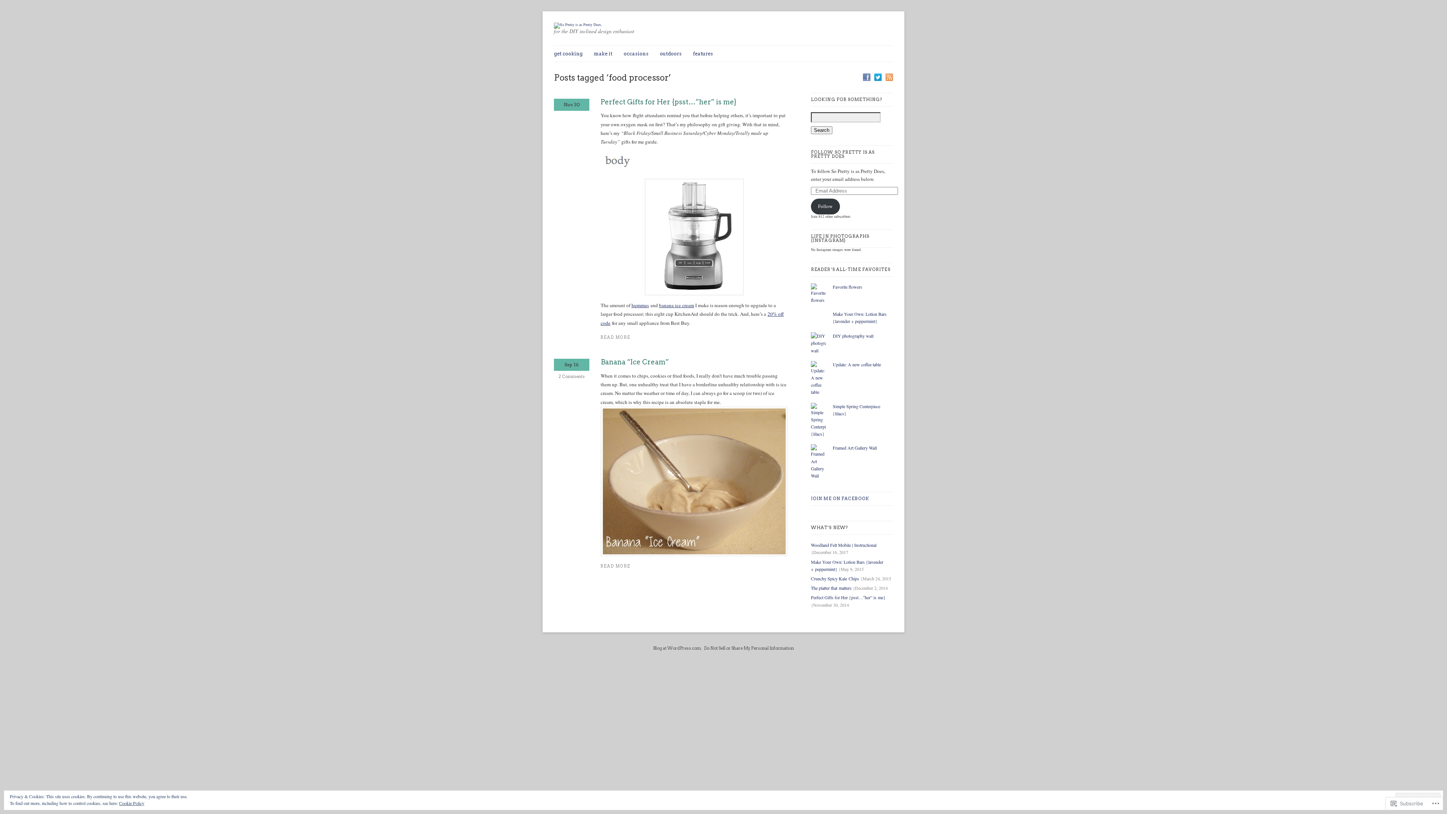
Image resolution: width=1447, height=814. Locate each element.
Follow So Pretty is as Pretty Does (843, 154)
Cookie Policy (131, 803)
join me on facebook (840, 498)
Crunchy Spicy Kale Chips (835, 578)
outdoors (671, 54)
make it (603, 54)
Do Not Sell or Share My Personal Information (749, 648)
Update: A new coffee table (857, 364)
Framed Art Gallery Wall (855, 448)
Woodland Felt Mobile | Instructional (843, 545)
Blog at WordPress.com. (677, 648)
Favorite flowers (847, 287)
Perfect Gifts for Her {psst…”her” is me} (668, 102)
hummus (640, 305)
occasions (636, 54)
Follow (825, 206)
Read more (615, 337)
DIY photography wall (853, 336)
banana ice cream (676, 305)
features (703, 54)
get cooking (568, 54)
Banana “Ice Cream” (635, 362)
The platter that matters (831, 588)
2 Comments (571, 376)
